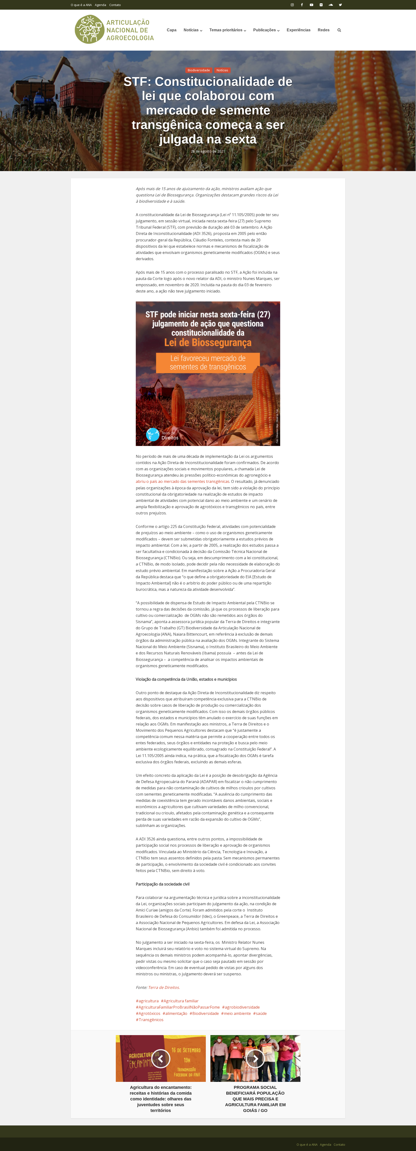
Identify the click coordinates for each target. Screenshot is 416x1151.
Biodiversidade (199, 70)
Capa (171, 30)
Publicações (264, 30)
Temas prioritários (225, 30)
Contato (115, 5)
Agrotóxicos (149, 1013)
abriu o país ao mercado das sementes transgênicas (182, 481)
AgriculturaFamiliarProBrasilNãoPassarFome (179, 1007)
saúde (261, 1013)
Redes (324, 30)
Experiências (299, 30)
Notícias (191, 30)
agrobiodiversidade (242, 1007)
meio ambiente (237, 1013)
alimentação (176, 1013)
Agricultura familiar (181, 1001)
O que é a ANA (81, 5)
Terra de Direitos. (163, 987)
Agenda (100, 5)
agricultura (149, 1001)
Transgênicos (151, 1019)
